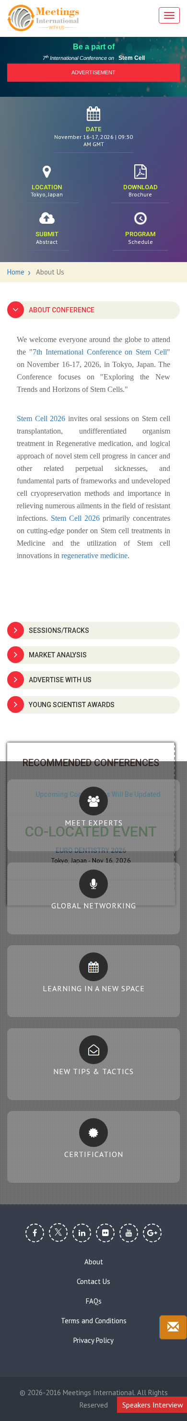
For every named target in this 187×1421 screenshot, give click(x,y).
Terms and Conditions (94, 1321)
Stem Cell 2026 (41, 418)
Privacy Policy (93, 1340)
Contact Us (93, 1281)
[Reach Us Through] (173, 1327)
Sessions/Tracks (59, 630)
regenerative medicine (94, 555)
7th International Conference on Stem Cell (100, 352)
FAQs (94, 1301)
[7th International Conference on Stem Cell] (43, 18)
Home (15, 271)
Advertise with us (60, 680)
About (93, 1262)
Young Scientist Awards (72, 705)
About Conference (61, 310)
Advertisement (93, 72)
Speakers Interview (152, 1405)
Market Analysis (58, 655)
